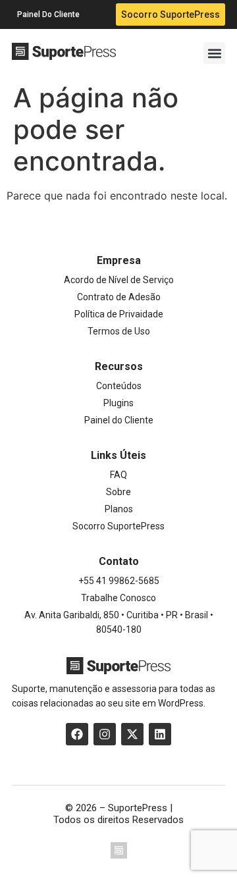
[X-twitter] (132, 734)
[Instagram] (104, 734)
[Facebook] (77, 734)
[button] (214, 53)
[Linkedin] (160, 734)
